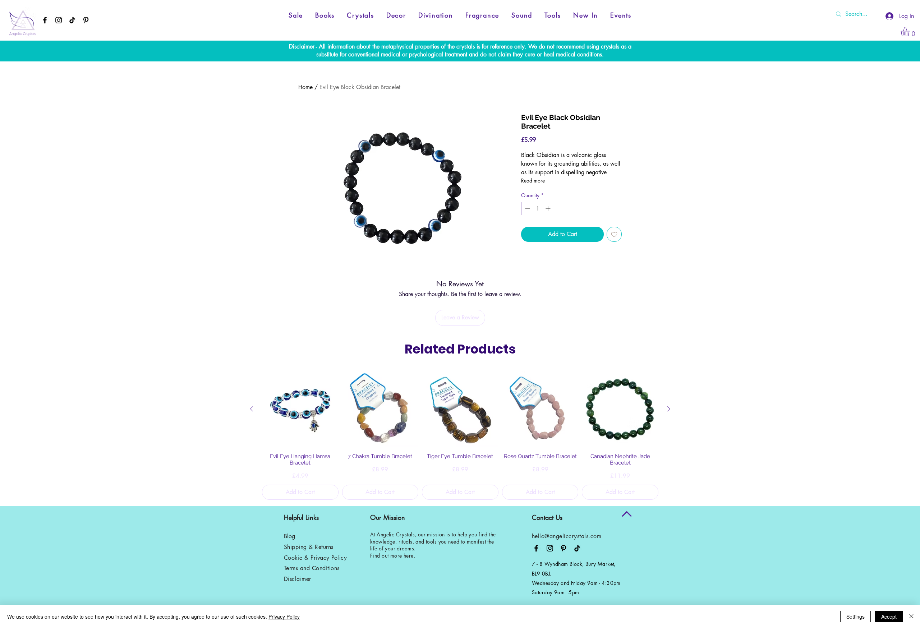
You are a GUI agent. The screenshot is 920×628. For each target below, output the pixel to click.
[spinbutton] (537, 208)
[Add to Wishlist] (614, 234)
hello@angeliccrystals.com (566, 536)
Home (305, 87)
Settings (855, 616)
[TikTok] (72, 20)
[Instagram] (58, 20)
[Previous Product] (251, 409)
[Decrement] (526, 208)
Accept (889, 616)
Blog (289, 536)
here (409, 555)
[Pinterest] (86, 20)
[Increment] (548, 208)
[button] (910, 31)
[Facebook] (45, 20)
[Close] (911, 616)
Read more (533, 180)
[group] (460, 435)
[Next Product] (668, 409)
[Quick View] (300, 409)
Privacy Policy (284, 616)
